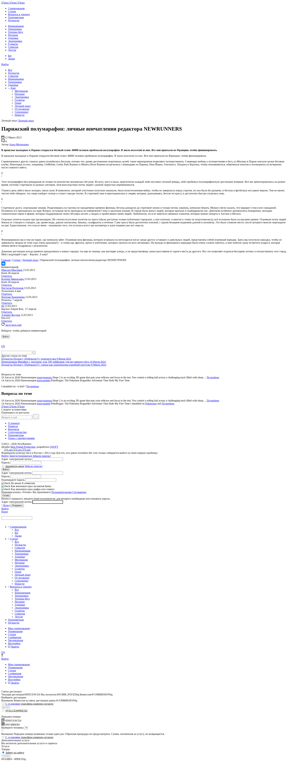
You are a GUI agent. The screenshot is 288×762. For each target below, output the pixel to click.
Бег (10, 55)
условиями (14, 703)
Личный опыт (23, 106)
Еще (13, 88)
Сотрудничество (17, 432)
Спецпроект (21, 112)
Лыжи (11, 58)
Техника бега (15, 32)
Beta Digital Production (22, 446)
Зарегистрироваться (20, 455)
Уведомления (15, 640)
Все (10, 70)
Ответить (6, 276)
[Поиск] (34, 352)
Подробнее (213, 377)
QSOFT (54, 446)
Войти (5, 64)
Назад (6, 505)
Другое (12, 50)
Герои (18, 103)
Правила (13, 426)
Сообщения (14, 637)
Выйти (15, 646)
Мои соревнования (19, 628)
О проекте (14, 423)
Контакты (13, 429)
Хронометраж (16, 17)
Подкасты (13, 20)
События (13, 47)
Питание (13, 35)
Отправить (17, 505)
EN (3, 346)
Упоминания (15, 631)
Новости (19, 115)
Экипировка (15, 41)
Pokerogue (151, 403)
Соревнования (16, 8)
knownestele (44, 380)
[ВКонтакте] (3, 264)
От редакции (22, 109)
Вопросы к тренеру (19, 14)
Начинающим (16, 26)
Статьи (12, 11)
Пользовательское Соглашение (68, 492)
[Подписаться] (36, 416)
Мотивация (21, 91)
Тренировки (15, 29)
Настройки (14, 643)
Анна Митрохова (19, 144)
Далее (6, 707)
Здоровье (13, 38)
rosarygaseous (44, 377)
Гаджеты (13, 44)
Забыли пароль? (42, 455)
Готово (6, 495)
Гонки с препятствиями (21, 438)
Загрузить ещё (13, 325)
